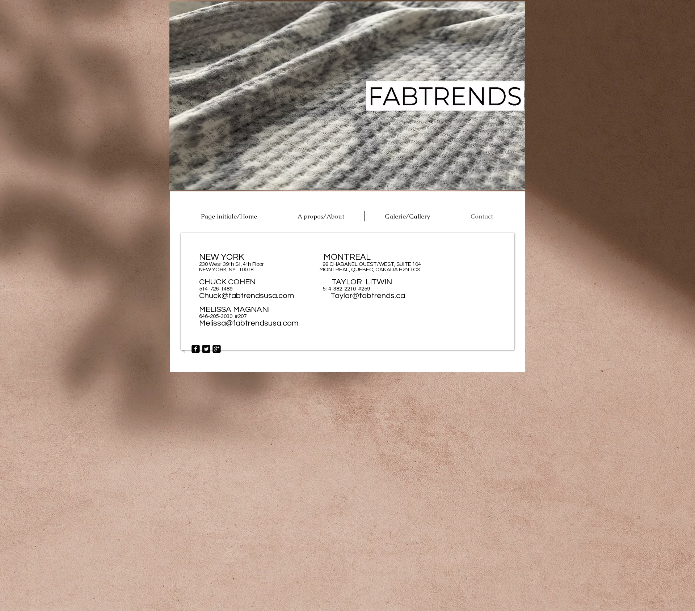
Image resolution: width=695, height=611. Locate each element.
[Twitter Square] (206, 349)
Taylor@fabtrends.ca (367, 296)
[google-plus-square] (216, 349)
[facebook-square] (195, 349)
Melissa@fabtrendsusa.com (249, 323)
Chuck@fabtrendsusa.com (246, 296)
